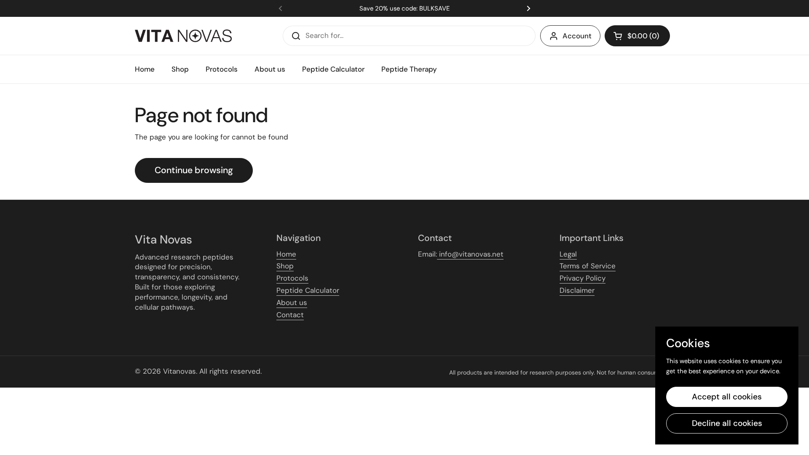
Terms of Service (588, 265)
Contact (290, 314)
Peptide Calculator (307, 290)
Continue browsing (194, 170)
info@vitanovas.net (470, 254)
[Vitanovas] (183, 35)
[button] (637, 35)
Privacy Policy (582, 278)
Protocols (292, 278)
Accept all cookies (727, 396)
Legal (568, 254)
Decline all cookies (727, 423)
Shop (285, 265)
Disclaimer (577, 290)
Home (286, 254)
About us (291, 302)
